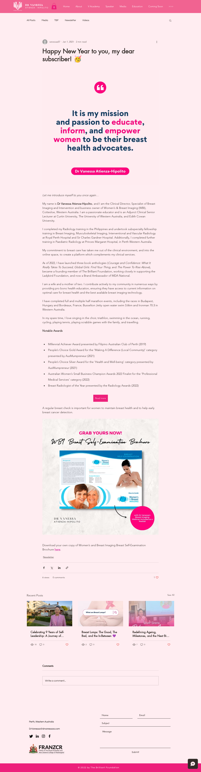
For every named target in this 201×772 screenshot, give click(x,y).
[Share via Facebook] (43, 567)
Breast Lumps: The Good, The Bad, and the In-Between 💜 (99, 634)
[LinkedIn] (37, 736)
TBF (56, 20)
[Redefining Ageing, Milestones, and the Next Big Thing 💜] (151, 613)
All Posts (31, 20)
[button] (54, 6)
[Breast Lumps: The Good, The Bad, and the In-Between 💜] (100, 613)
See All (170, 595)
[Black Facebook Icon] (49, 736)
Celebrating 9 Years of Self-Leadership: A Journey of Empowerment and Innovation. (49, 634)
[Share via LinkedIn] (59, 567)
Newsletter (70, 20)
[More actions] (157, 42)
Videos (85, 20)
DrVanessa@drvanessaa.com (44, 729)
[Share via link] (66, 567)
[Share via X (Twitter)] (51, 567)
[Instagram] (43, 736)
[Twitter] (31, 736)
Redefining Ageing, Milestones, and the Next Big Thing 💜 (150, 634)
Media (45, 20)
